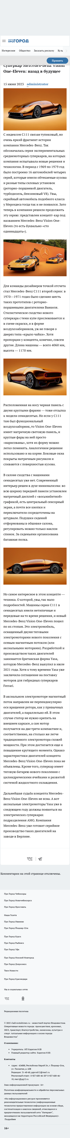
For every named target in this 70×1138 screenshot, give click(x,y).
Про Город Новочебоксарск (18, 900)
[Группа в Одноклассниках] (23, 998)
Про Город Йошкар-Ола (16, 928)
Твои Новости (11, 970)
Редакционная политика (16, 1011)
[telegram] (41, 858)
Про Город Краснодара (15, 979)
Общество (24, 50)
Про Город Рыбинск (14, 943)
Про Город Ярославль (15, 907)
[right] (66, 51)
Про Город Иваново (14, 921)
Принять (57, 60)
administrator (37, 84)
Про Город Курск (12, 936)
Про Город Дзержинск (15, 964)
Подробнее (10, 1119)
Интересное (8, 50)
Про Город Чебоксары (15, 893)
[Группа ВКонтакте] (7, 998)
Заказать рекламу (44, 50)
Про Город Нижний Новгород (19, 957)
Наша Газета (10, 915)
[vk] (30, 858)
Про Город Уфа (11, 949)
